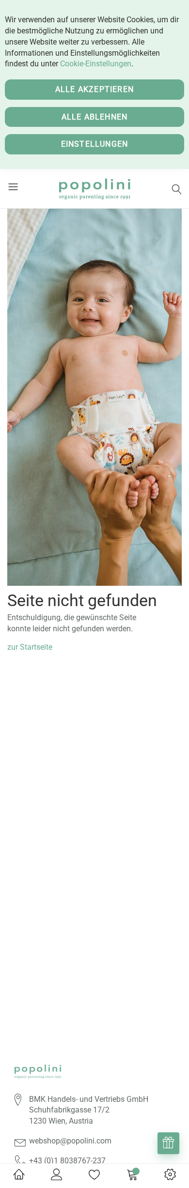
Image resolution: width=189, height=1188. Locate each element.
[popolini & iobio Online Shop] (94, 188)
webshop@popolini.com (70, 1140)
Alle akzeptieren (94, 89)
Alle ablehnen (95, 117)
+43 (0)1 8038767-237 (67, 1160)
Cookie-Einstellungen (95, 63)
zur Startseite (29, 647)
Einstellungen (94, 144)
